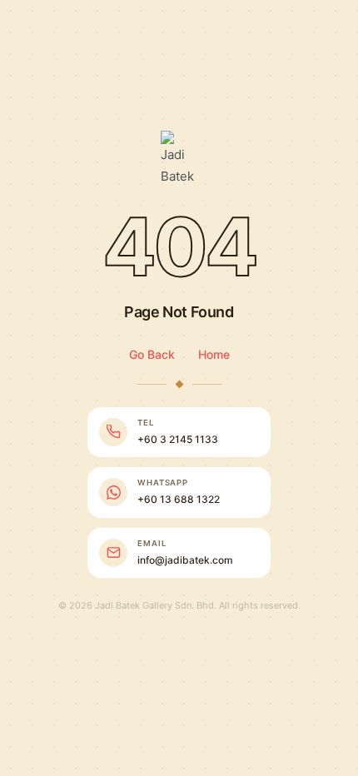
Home (214, 354)
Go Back (152, 354)
